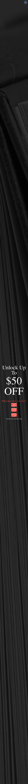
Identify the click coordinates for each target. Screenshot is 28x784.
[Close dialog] (25, 2)
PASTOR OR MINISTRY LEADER (14, 405)
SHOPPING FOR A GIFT (14, 415)
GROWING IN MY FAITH (14, 410)
